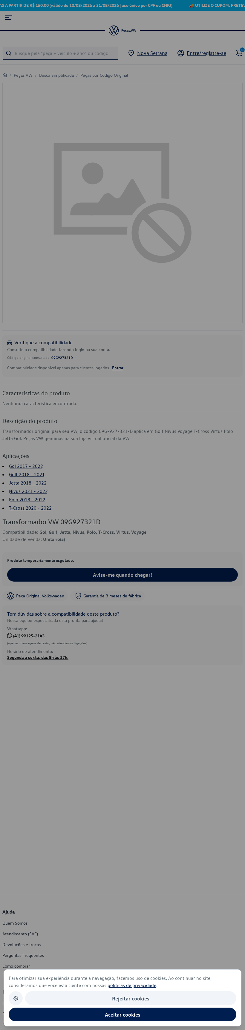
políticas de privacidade (132, 985)
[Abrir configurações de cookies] (16, 998)
